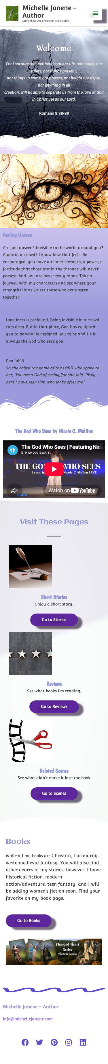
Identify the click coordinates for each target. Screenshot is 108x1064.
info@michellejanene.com (28, 1019)
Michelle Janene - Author (30, 1006)
